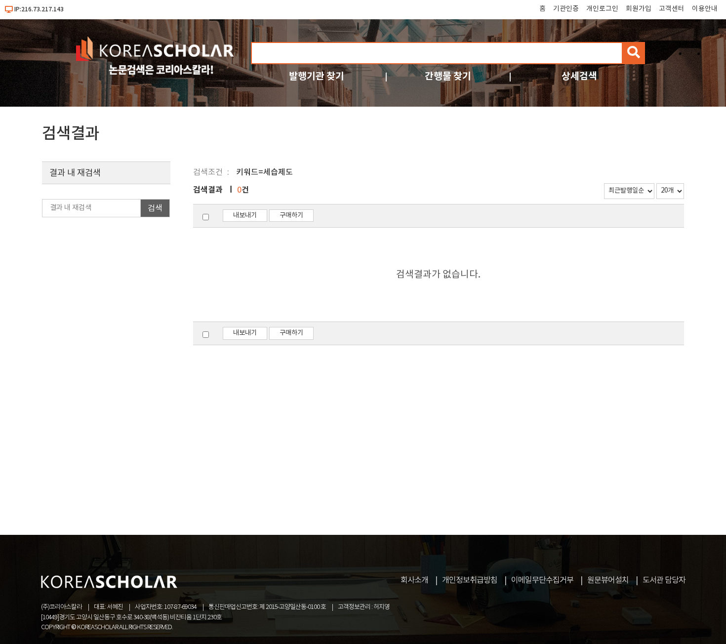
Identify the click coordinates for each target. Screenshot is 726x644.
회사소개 (414, 580)
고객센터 (672, 9)
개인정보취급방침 (469, 580)
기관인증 (566, 9)
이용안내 (705, 9)
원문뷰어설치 (608, 580)
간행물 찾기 (448, 76)
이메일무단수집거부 (542, 580)
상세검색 (579, 76)
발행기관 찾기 (316, 76)
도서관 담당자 (664, 580)
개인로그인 (602, 9)
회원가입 (638, 9)
